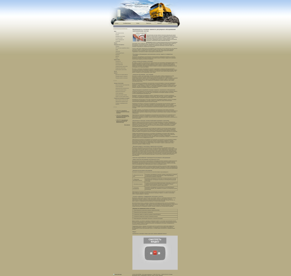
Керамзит (118, 54)
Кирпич (115, 43)
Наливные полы (119, 63)
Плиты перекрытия (120, 39)
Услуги (137, 23)
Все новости (127, 124)
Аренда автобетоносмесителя (122, 88)
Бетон (115, 71)
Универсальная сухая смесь (122, 66)
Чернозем (118, 51)
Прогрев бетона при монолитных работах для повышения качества (122, 116)
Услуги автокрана (119, 86)
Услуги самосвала (119, 93)
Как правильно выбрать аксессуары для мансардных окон (122, 121)
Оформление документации (122, 101)
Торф (117, 49)
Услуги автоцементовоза (121, 89)
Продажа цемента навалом (121, 76)
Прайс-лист (148, 23)
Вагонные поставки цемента (122, 74)
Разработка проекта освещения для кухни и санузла (122, 111)
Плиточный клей (119, 64)
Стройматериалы (127, 23)
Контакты (170, 23)
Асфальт (117, 46)
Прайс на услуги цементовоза (122, 96)
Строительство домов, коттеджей (121, 98)
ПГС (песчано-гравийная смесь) (122, 48)
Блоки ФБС (118, 41)
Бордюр (117, 34)
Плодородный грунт (120, 53)
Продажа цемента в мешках (122, 78)
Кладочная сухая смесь (121, 68)
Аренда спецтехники (118, 83)
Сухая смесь (117, 59)
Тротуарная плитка (120, 33)
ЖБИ (115, 31)
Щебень (117, 56)
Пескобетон (118, 61)
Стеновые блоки (119, 38)
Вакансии (159, 23)
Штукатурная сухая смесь (121, 69)
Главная (116, 23)
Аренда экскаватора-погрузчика (122, 84)
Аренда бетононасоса (120, 91)
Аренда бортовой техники (121, 94)
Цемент (115, 73)
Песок (117, 58)
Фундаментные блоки (120, 36)
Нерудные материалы (119, 44)
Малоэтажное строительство (122, 99)
